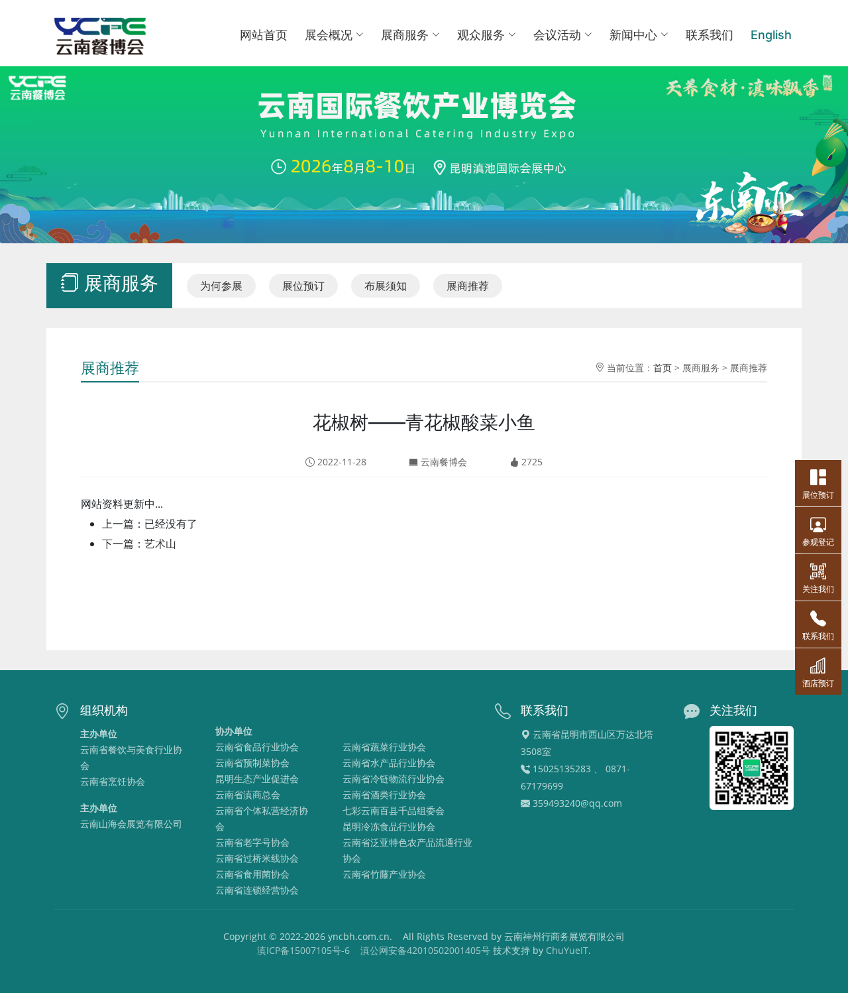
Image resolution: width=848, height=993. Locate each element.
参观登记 (818, 542)
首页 (662, 367)
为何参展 (221, 285)
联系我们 (709, 35)
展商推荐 (468, 285)
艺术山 (160, 543)
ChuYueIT (567, 950)
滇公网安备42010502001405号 (425, 950)
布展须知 (385, 285)
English (771, 35)
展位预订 (303, 285)
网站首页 (264, 35)
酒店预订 (818, 683)
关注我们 (818, 589)
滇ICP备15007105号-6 (303, 950)
